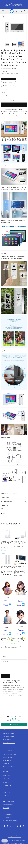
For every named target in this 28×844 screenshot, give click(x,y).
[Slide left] (1, 45)
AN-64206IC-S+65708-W (8, 79)
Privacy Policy (6, 775)
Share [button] (4, 513)
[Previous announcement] (2, 4)
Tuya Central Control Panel (10, 754)
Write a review (14, 725)
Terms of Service (7, 785)
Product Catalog (16, 638)
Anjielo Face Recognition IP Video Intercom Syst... (12, 682)
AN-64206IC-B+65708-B (8, 82)
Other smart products (8, 766)
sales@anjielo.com (8, 811)
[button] (3, 11)
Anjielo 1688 (6, 796)
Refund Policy (6, 779)
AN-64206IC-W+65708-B (8, 89)
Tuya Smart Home (7, 750)
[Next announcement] (25, 4)
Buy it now (14, 105)
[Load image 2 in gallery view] (14, 44)
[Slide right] (26, 45)
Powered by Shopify (21, 843)
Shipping (8, 73)
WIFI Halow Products (8, 757)
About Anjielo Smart (8, 801)
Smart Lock (6, 763)
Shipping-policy (6, 782)
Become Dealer (6, 640)
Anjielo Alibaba (6, 792)
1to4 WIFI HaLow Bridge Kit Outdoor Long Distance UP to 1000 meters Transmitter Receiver (20, 543)
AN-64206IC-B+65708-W (8, 85)
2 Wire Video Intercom (8, 736)
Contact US (6, 808)
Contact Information (8, 789)
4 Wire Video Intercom (8, 733)
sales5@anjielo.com (8, 814)
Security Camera (7, 760)
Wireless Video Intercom (9, 743)
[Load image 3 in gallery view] (21, 44)
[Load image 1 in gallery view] (7, 44)
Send (5, 676)
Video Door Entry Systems (10, 730)
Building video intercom (9, 746)
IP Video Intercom (7, 739)
